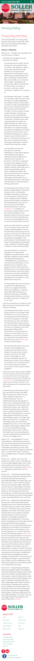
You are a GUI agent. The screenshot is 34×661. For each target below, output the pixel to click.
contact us (22, 339)
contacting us (8, 209)
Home (4, 617)
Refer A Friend (22, 620)
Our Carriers (21, 623)
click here (17, 599)
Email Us (5, 646)
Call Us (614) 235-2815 (10, 1)
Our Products (6, 620)
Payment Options (7, 626)
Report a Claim (6, 629)
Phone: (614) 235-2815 (8, 641)
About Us (20, 617)
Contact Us (21, 629)
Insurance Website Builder (14, 657)
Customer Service (7, 623)
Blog (19, 626)
